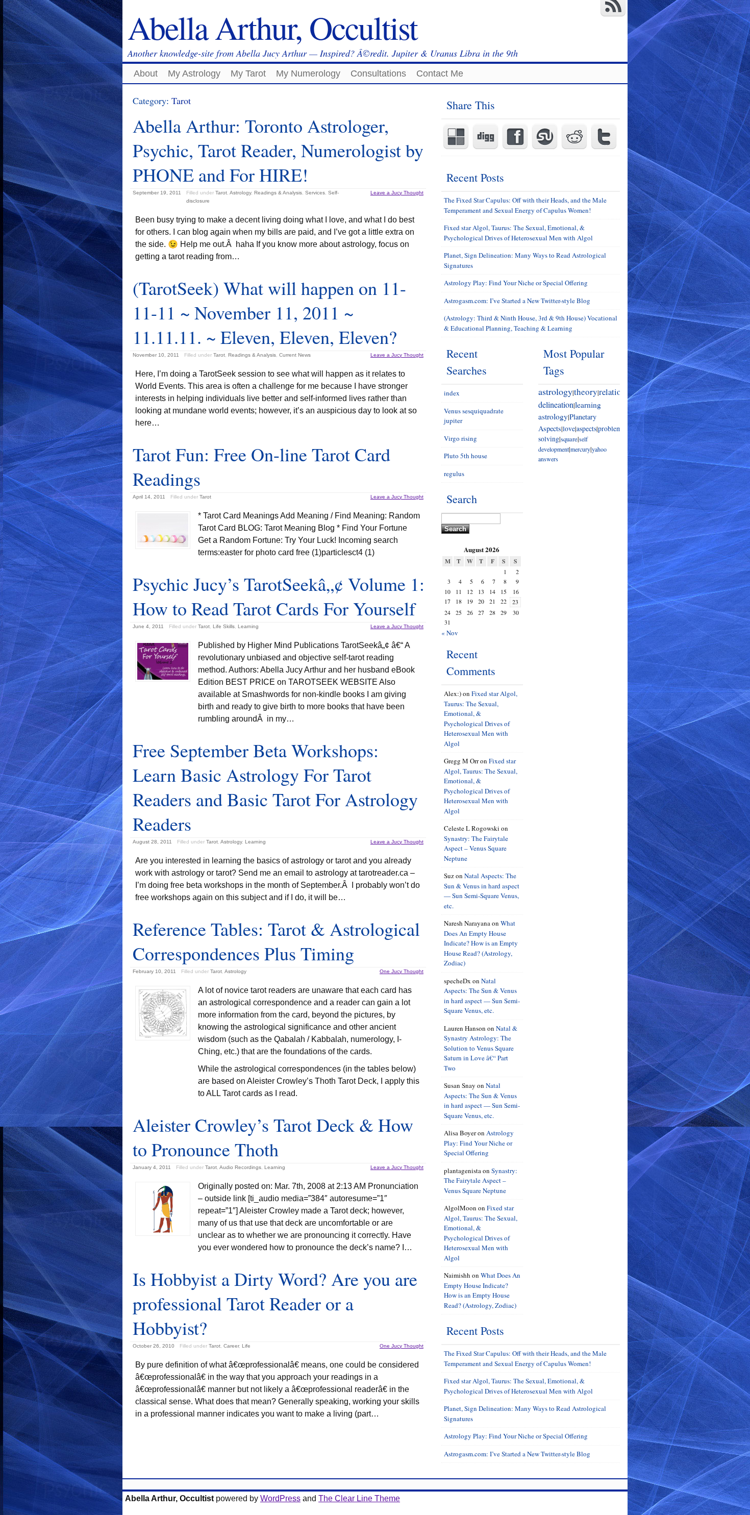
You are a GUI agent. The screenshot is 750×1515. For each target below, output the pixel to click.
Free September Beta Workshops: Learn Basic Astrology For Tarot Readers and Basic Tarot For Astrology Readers (275, 787)
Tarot (221, 192)
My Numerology (308, 73)
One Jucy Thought (401, 971)
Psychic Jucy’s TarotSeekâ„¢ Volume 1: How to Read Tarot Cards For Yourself (278, 596)
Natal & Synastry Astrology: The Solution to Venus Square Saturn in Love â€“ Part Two (480, 1048)
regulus (454, 473)
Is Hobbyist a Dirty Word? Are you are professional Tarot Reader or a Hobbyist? (275, 1303)
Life (246, 1346)
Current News (295, 355)
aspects (586, 428)
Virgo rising (460, 438)
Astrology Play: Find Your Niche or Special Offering (516, 282)
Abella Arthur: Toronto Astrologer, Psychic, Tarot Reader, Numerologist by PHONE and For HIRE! (278, 150)
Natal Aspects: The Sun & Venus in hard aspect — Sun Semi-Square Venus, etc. (481, 890)
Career (231, 1346)
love (569, 428)
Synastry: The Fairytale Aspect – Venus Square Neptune (476, 848)
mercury (580, 449)
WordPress (280, 1498)
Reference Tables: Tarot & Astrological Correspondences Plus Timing (276, 940)
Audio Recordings (240, 1167)
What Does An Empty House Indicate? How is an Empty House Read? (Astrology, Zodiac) (481, 942)
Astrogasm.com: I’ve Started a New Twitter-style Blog (517, 300)
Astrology (240, 192)
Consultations (378, 73)
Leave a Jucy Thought (396, 192)
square (569, 438)
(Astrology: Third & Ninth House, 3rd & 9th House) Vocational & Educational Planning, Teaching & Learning (530, 323)
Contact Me (439, 73)
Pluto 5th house (465, 455)
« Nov (449, 632)
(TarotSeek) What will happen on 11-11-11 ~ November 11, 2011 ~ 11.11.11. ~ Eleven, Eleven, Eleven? (269, 312)
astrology (555, 391)
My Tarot (248, 73)
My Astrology (194, 73)
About (146, 73)
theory (585, 392)
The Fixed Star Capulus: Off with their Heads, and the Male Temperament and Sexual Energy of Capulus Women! (525, 205)
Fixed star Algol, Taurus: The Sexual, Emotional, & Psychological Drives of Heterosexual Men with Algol (518, 232)
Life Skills (224, 626)
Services (315, 192)
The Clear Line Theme (359, 1498)
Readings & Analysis (278, 192)
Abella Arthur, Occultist (272, 27)
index (452, 393)
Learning (248, 626)
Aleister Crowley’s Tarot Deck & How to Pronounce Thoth (273, 1136)
